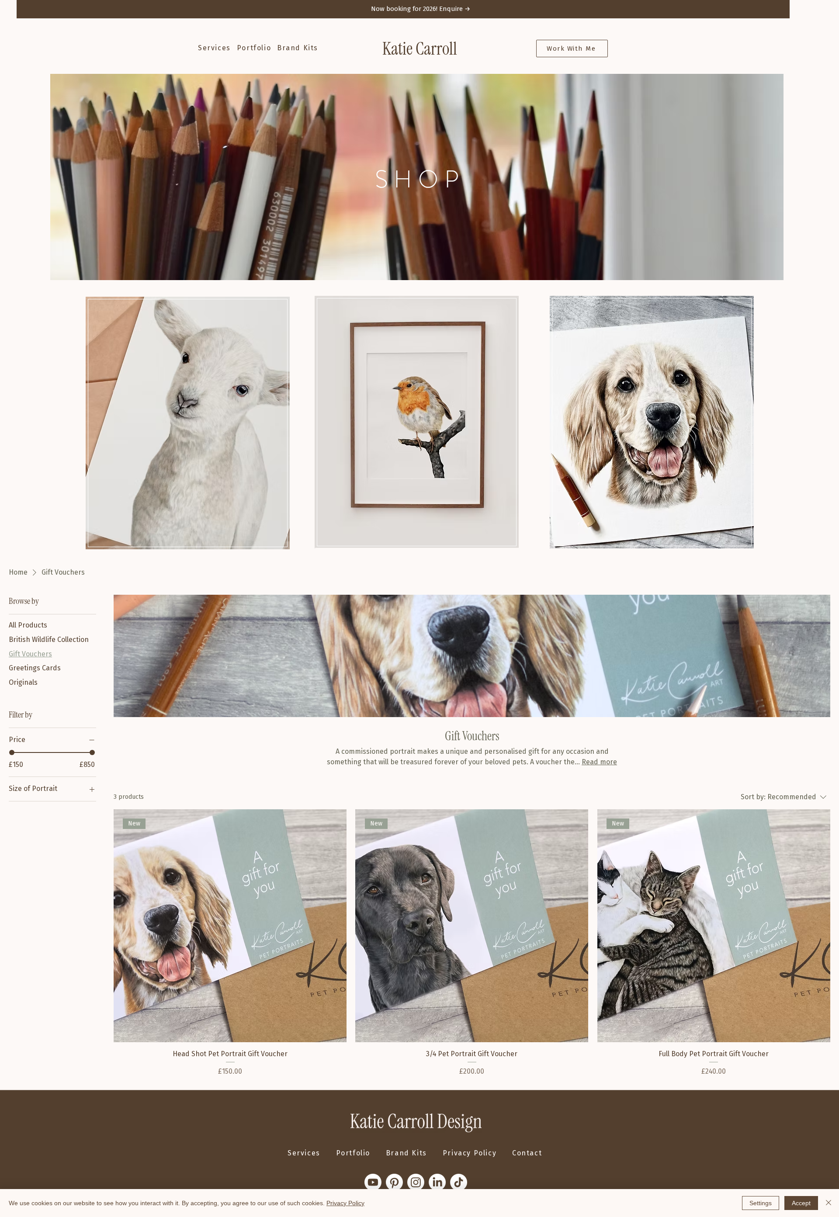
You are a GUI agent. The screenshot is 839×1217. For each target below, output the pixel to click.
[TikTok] (458, 1182)
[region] (187, 423)
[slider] (12, 752)
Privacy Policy (345, 1203)
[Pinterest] (394, 1182)
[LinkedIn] (437, 1182)
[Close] (828, 1203)
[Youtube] (372, 1182)
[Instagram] (415, 1182)
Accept (801, 1203)
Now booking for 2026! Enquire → (421, 9)
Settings (760, 1203)
